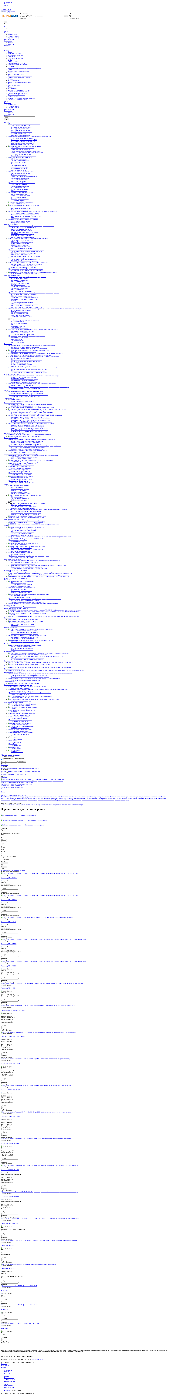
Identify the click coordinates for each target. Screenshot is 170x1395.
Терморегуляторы (13, 96)
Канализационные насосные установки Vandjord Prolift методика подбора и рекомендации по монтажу (32, 781)
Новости (10, 42)
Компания (4, 1364)
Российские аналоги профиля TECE (12, 787)
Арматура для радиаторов (15, 55)
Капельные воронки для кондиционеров (71, 804)
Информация (5, 1365)
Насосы (10, 52)
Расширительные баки (14, 66)
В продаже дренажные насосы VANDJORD (14, 774)
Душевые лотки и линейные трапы (18, 71)
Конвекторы (11, 56)
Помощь (3, 1367)
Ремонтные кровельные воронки (23, 804)
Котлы (10, 87)
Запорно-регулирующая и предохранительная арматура (24, 68)
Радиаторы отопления (14, 53)
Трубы (10, 60)
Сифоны (10, 72)
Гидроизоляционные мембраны (17, 93)
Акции (6, 31)
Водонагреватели (13, 88)
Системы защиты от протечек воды (18, 91)
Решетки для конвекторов (15, 58)
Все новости (4, 765)
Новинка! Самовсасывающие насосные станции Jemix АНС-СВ (20, 768)
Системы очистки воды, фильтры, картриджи (21, 98)
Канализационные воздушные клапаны (20, 76)
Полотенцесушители (14, 85)
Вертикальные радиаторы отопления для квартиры (16, 784)
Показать (3, 866)
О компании (8, 41)
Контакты (7, 45)
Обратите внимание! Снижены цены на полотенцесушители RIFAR (21, 771)
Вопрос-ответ (8, 1385)
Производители (9, 39)
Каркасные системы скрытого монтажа (20, 82)
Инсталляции (12, 84)
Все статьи (4, 777)
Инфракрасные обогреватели (16, 95)
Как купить (7, 33)
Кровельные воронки (7, 804)
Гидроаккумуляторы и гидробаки (18, 64)
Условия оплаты (13, 34)
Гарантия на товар (13, 37)
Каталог (6, 27)
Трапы (10, 69)
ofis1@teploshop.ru (9, 11)
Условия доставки (13, 36)
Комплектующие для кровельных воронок (46, 804)
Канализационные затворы (16, 74)
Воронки (10, 79)
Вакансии (11, 44)
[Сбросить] (2, 865)
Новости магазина (8, 760)
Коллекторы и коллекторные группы (19, 90)
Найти (6, 119)
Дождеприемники (13, 80)
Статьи (6, 1384)
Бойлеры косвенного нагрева (16, 63)
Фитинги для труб (13, 61)
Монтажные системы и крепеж (17, 99)
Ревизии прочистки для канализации (19, 77)
